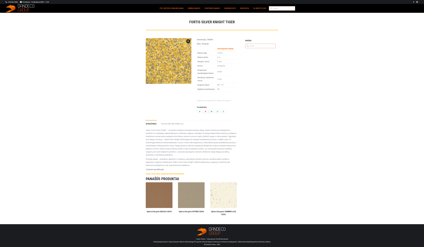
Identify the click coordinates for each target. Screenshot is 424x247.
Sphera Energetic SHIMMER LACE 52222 (223, 213)
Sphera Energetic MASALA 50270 (159, 212)
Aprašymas (151, 124)
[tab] (151, 122)
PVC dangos (226, 100)
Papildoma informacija (172, 124)
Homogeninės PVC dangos (213, 100)
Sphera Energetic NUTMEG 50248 (191, 212)
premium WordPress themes (219, 239)
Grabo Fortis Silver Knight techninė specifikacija (165, 174)
